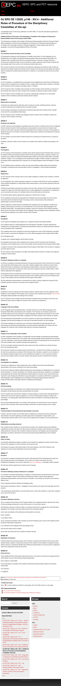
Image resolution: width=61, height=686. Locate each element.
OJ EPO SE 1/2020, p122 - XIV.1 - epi (13, 663)
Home (3, 11)
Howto (33, 11)
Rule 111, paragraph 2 (35, 462)
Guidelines (36, 612)
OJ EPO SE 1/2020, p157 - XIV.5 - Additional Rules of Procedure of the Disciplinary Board (15, 646)
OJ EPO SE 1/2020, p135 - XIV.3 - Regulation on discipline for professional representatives (16, 656)
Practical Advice (37, 636)
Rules (35, 608)
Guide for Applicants (39, 615)
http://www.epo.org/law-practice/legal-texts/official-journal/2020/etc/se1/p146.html (25, 577)
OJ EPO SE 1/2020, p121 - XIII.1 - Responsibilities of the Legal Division (13, 666)
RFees (35, 610)
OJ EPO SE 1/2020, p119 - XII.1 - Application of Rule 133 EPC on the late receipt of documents (15, 671)
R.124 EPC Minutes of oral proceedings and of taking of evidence (22, 592)
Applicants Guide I (38, 631)
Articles (35, 606)
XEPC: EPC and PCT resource (39, 4)
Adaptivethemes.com (36, 680)
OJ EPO (35, 617)
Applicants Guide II (38, 634)
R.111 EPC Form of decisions (12, 590)
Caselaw (35, 619)
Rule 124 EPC (56, 293)
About (3, 14)
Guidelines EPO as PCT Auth (41, 629)
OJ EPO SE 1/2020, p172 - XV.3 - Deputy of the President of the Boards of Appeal (15, 629)
